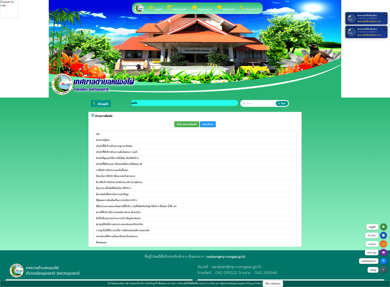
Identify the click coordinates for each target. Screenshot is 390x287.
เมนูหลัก (155, 8)
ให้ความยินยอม (272, 283)
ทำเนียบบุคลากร (177, 8)
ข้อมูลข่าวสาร (226, 8)
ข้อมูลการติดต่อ (250, 8)
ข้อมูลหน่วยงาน (202, 8)
